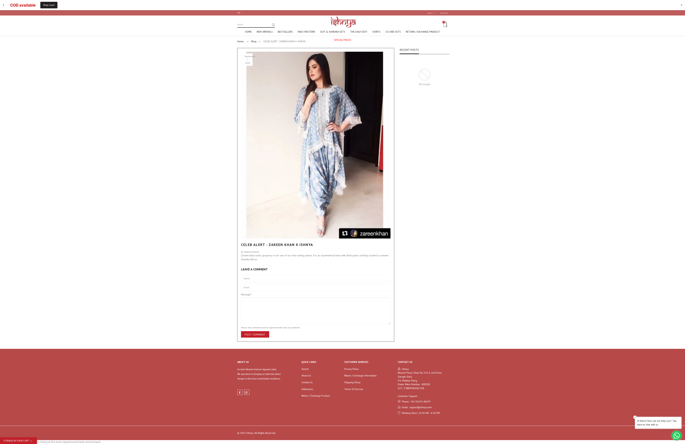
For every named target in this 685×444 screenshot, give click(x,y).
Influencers (307, 389)
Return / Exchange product (315, 395)
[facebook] (240, 392)
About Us (306, 375)
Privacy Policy (351, 369)
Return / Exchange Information (360, 375)
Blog (253, 41)
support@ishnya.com (420, 407)
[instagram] (246, 392)
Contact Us (307, 382)
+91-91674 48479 (419, 401)
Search (305, 369)
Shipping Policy (352, 382)
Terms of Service (353, 389)
